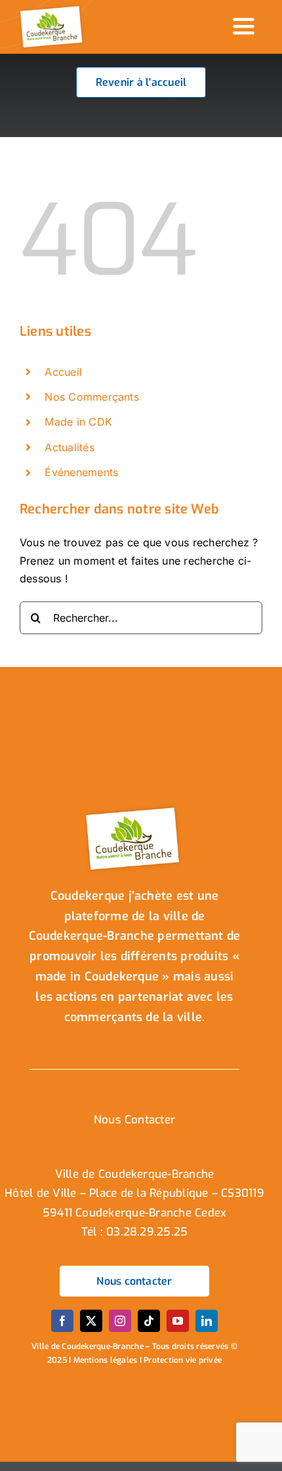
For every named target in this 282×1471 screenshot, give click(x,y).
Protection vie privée (183, 1360)
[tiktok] (149, 1321)
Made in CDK (78, 421)
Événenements (81, 472)
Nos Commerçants (92, 396)
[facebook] (62, 1321)
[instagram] (120, 1321)
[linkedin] (206, 1321)
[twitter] (91, 1321)
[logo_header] (52, 8)
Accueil (63, 371)
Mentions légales (105, 1360)
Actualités (69, 447)
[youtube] (178, 1321)
